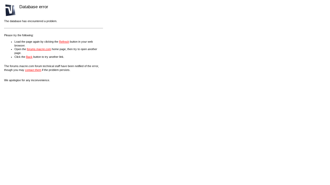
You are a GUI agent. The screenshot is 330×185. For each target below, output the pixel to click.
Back (29, 56)
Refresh (64, 41)
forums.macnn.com (39, 49)
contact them (33, 69)
